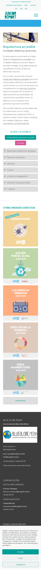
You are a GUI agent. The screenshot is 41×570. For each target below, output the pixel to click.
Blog (26, 5)
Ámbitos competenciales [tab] (18, 182)
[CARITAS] (21, 341)
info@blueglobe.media (11, 457)
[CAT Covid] (21, 229)
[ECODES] (21, 266)
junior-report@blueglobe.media (14, 454)
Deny (21, 558)
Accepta (20, 552)
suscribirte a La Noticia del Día (16, 123)
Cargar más (20, 401)
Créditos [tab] (11, 189)
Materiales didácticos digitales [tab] (21, 151)
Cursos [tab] (10, 170)
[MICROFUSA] (21, 303)
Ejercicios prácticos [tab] (16, 157)
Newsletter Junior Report (14, 5)
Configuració (20, 565)
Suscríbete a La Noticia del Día (21, 2)
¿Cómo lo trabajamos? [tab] (17, 176)
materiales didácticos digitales (16, 79)
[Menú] (35, 15)
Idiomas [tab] (11, 163)
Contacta (33, 5)
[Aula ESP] (21, 378)
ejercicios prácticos (28, 88)
